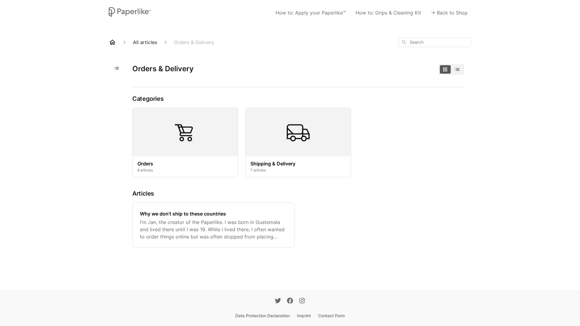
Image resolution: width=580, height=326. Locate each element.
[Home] (112, 42)
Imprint (304, 315)
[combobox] (435, 42)
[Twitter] (278, 301)
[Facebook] (290, 301)
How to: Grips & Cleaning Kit (388, 13)
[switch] (451, 69)
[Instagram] (302, 301)
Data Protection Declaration (262, 315)
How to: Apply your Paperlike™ (311, 13)
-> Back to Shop (449, 13)
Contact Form (331, 315)
